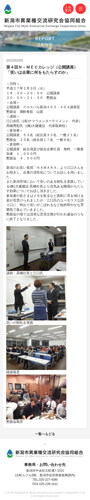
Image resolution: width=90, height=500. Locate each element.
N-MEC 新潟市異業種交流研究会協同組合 (7, 9)
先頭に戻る (45, 445)
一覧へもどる (45, 434)
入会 (68, 9)
